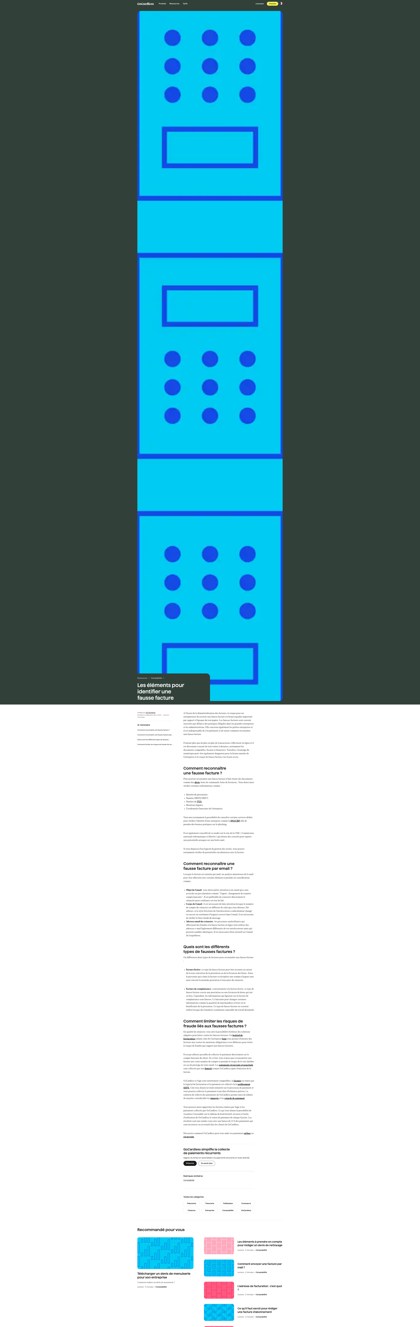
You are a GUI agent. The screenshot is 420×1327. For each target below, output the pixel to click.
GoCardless (150, 713)
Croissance (246, 1203)
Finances (191, 1210)
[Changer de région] (281, 3)
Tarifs (185, 4)
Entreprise (209, 1210)
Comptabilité (156, 678)
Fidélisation (228, 1203)
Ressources (174, 4)
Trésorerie (209, 1203)
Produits (162, 4)
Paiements (191, 1203)
